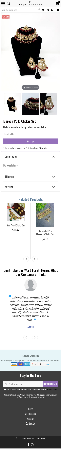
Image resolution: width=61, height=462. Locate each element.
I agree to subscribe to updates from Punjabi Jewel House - (31, 389)
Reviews (9, 186)
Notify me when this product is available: (25, 127)
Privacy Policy (43, 148)
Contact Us (30, 423)
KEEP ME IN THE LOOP (50, 384)
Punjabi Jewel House (28, 438)
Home (3, 10)
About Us (30, 418)
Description (11, 156)
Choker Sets (12, 10)
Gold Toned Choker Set (16, 225)
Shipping (9, 176)
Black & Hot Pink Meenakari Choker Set (45, 232)
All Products (30, 413)
